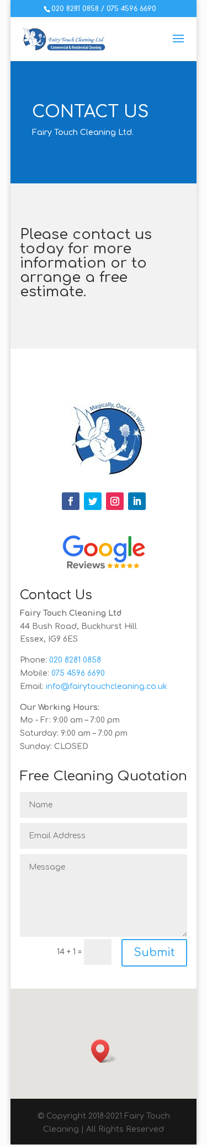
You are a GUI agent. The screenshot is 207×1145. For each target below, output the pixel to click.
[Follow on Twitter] (93, 501)
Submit (154, 952)
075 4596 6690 (131, 9)
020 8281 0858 (75, 9)
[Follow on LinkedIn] (137, 501)
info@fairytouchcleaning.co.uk (106, 686)
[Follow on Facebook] (70, 501)
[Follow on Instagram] (115, 501)
